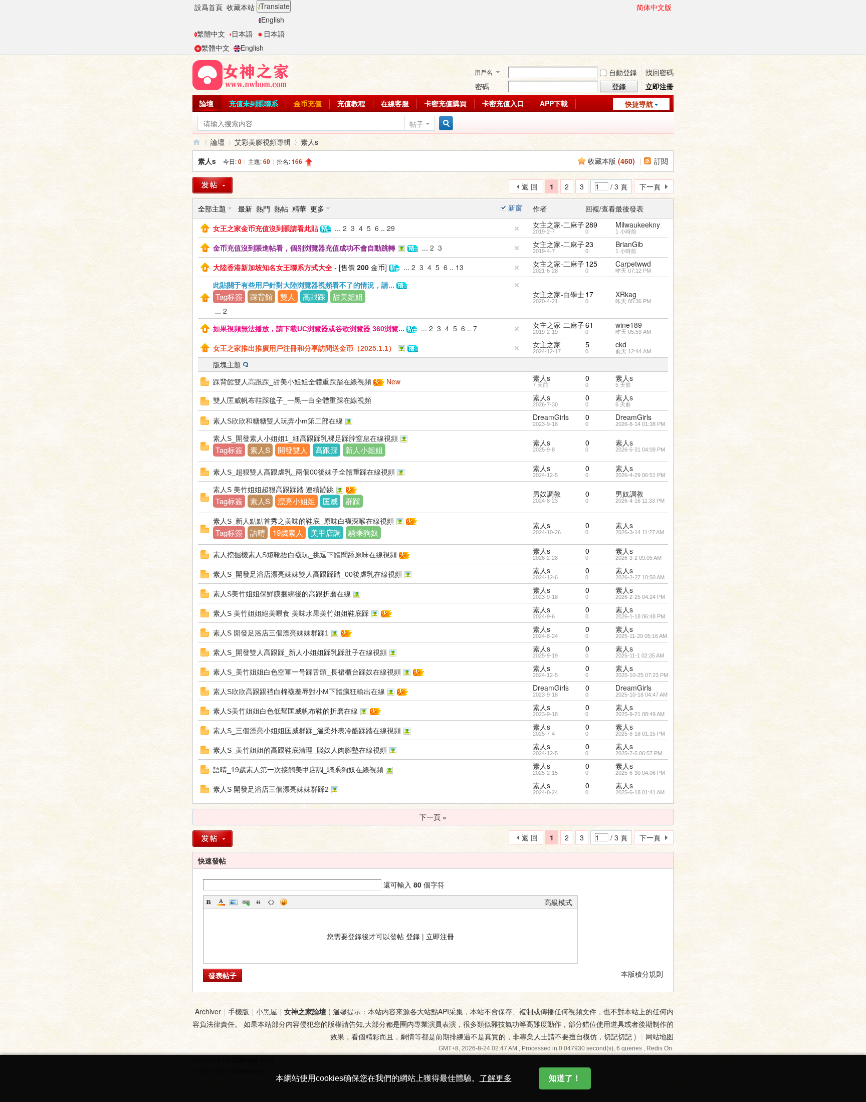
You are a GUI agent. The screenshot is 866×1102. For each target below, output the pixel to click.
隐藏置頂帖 (517, 229)
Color (221, 902)
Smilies (284, 902)
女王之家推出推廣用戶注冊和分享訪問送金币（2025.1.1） (304, 348)
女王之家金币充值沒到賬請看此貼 (265, 229)
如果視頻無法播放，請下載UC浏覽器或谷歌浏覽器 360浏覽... (308, 329)
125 (591, 264)
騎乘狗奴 (363, 532)
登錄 (413, 936)
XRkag (625, 294)
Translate (275, 6)
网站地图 (659, 1036)
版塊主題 (227, 364)
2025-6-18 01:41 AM (640, 792)
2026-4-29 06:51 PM (640, 475)
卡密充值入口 (503, 103)
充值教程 (351, 103)
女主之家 (547, 344)
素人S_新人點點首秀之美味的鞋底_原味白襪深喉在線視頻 (303, 521)
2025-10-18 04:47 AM (641, 695)
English (272, 20)
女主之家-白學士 (558, 294)
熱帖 (281, 208)
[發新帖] (212, 185)
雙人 (287, 296)
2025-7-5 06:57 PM (638, 753)
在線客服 (395, 103)
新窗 (515, 207)
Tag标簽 (229, 296)
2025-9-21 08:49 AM (640, 714)
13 (460, 267)
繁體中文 (211, 34)
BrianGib (629, 244)
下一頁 (650, 186)
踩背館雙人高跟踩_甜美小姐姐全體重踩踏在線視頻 (292, 382)
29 (391, 228)
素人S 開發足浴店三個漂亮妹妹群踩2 (271, 789)
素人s (309, 142)
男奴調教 (547, 494)
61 (589, 325)
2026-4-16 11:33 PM (640, 501)
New (393, 381)
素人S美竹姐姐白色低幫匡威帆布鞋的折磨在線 (285, 711)
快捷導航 (639, 104)
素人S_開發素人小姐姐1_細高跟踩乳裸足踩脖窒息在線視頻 (305, 438)
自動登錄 (623, 72)
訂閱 (661, 161)
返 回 (530, 186)
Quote (259, 902)
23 (589, 244)
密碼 (482, 86)
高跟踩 (314, 296)
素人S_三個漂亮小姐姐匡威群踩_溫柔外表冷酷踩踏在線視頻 (307, 731)
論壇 (206, 103)
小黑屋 (266, 1011)
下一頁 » (433, 817)
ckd (620, 344)
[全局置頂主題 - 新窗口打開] (204, 227)
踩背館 (261, 296)
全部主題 (212, 208)
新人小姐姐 (364, 450)
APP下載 (554, 103)
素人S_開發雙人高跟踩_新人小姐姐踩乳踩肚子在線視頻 (300, 652)
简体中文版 (654, 7)
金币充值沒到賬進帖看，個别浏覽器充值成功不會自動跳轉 (304, 248)
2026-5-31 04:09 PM (640, 450)
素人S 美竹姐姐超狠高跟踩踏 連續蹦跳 (273, 490)
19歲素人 (288, 532)
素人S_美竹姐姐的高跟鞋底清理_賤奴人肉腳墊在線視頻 (300, 750)
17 (589, 294)
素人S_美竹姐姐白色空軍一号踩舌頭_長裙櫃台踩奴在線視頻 (307, 672)
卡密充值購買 (445, 103)
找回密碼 (659, 72)
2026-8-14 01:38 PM (640, 424)
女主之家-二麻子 (558, 224)
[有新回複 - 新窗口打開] (204, 380)
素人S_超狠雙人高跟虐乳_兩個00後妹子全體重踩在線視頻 (304, 472)
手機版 (238, 1011)
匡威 (330, 501)
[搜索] (444, 123)
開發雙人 (293, 450)
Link (246, 902)
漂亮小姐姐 (296, 501)
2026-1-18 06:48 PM (640, 616)
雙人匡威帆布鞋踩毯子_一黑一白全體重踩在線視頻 (292, 400)
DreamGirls (551, 417)
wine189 (628, 325)
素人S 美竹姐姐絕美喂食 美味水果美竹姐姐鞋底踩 (291, 613)
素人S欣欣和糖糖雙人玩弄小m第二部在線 (278, 421)
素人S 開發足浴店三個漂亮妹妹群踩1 (271, 633)
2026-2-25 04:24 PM (640, 597)
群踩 (352, 501)
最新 (245, 208)
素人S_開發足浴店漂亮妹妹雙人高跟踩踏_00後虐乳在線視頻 (307, 574)
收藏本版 (611, 161)
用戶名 (484, 72)
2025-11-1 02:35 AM (639, 655)
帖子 (416, 124)
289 (591, 224)
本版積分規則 (642, 974)
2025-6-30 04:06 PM (640, 773)
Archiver (208, 1011)
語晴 (257, 532)
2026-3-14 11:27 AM (639, 532)
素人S (260, 450)
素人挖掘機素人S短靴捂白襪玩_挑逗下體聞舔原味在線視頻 (305, 555)
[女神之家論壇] (240, 74)
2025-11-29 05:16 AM (641, 636)
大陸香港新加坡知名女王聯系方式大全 (272, 268)
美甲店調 (326, 532)
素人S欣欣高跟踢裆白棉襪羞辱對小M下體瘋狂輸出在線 (299, 692)
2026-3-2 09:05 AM (638, 558)
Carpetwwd (633, 264)
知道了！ (565, 1078)
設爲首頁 (208, 7)
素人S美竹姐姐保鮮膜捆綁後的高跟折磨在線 (282, 594)
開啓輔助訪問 (631, 7)
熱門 (263, 208)
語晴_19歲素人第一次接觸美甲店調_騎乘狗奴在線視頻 (298, 770)
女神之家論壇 (196, 142)
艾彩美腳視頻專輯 (263, 142)
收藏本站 (241, 7)
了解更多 (496, 1078)
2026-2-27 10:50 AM (640, 577)
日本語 (242, 34)
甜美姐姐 (348, 296)
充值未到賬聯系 (253, 103)
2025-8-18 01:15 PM (640, 734)
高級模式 (558, 902)
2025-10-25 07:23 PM (641, 675)
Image (234, 902)
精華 (299, 208)
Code (271, 902)
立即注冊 (659, 86)
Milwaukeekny (637, 224)
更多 (317, 208)
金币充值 (308, 103)
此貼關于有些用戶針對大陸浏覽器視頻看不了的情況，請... (303, 285)
